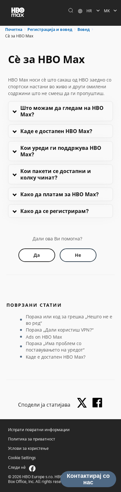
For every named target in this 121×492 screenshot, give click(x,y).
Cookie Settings (22, 457)
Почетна (13, 29)
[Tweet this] (83, 403)
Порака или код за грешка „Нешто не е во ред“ (69, 320)
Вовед (83, 29)
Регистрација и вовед (49, 29)
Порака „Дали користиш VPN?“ (60, 330)
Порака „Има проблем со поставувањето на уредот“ (55, 346)
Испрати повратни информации (39, 429)
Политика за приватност (31, 439)
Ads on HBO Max (44, 337)
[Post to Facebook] (97, 403)
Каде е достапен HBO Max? (56, 357)
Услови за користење (28, 448)
